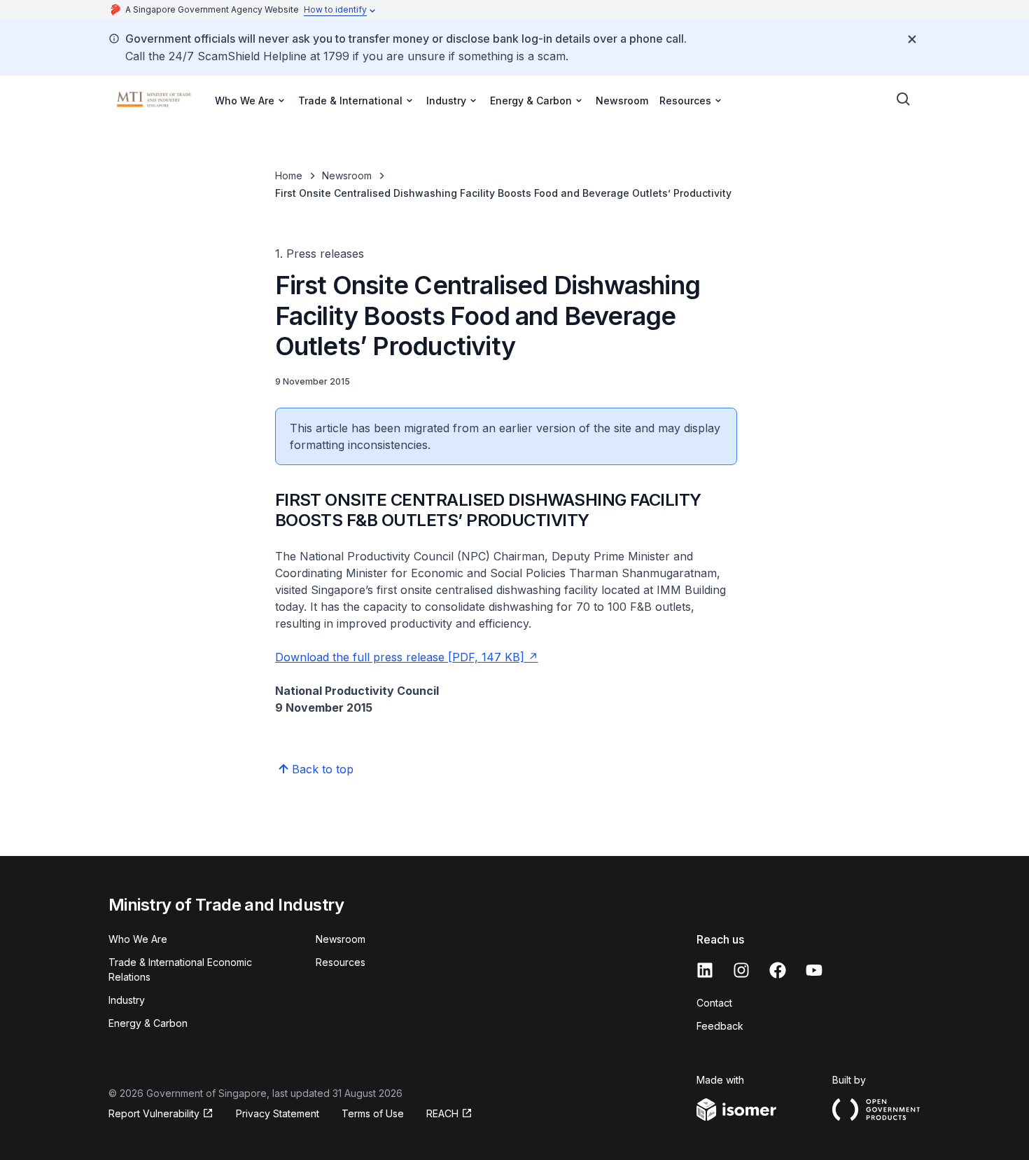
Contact (714, 1003)
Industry (126, 1000)
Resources (340, 962)
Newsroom (622, 100)
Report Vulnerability (154, 1114)
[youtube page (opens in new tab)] (814, 970)
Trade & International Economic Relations (180, 969)
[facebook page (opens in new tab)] (777, 970)
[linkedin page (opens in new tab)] (704, 970)
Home (288, 175)
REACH (449, 1114)
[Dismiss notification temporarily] (912, 39)
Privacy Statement (277, 1113)
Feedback (719, 1026)
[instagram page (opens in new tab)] (741, 970)
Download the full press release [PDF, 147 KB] (406, 657)
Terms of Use (373, 1113)
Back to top (323, 769)
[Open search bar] (903, 99)
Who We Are (137, 939)
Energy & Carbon (148, 1023)
